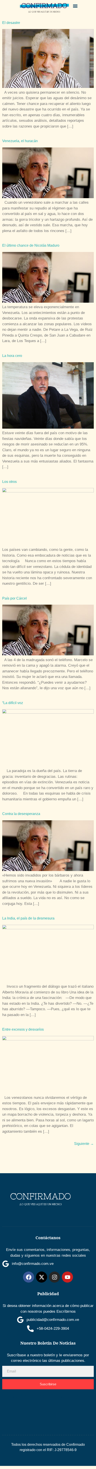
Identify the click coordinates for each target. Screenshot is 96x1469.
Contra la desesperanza (21, 814)
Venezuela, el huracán (20, 141)
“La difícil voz (12, 703)
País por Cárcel (14, 598)
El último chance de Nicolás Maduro (30, 245)
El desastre (11, 23)
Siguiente (84, 1144)
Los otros (9, 482)
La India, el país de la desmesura (28, 918)
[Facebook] (28, 1277)
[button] (75, 6)
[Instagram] (54, 1277)
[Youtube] (67, 1277)
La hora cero (12, 356)
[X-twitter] (41, 1277)
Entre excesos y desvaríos (23, 1029)
